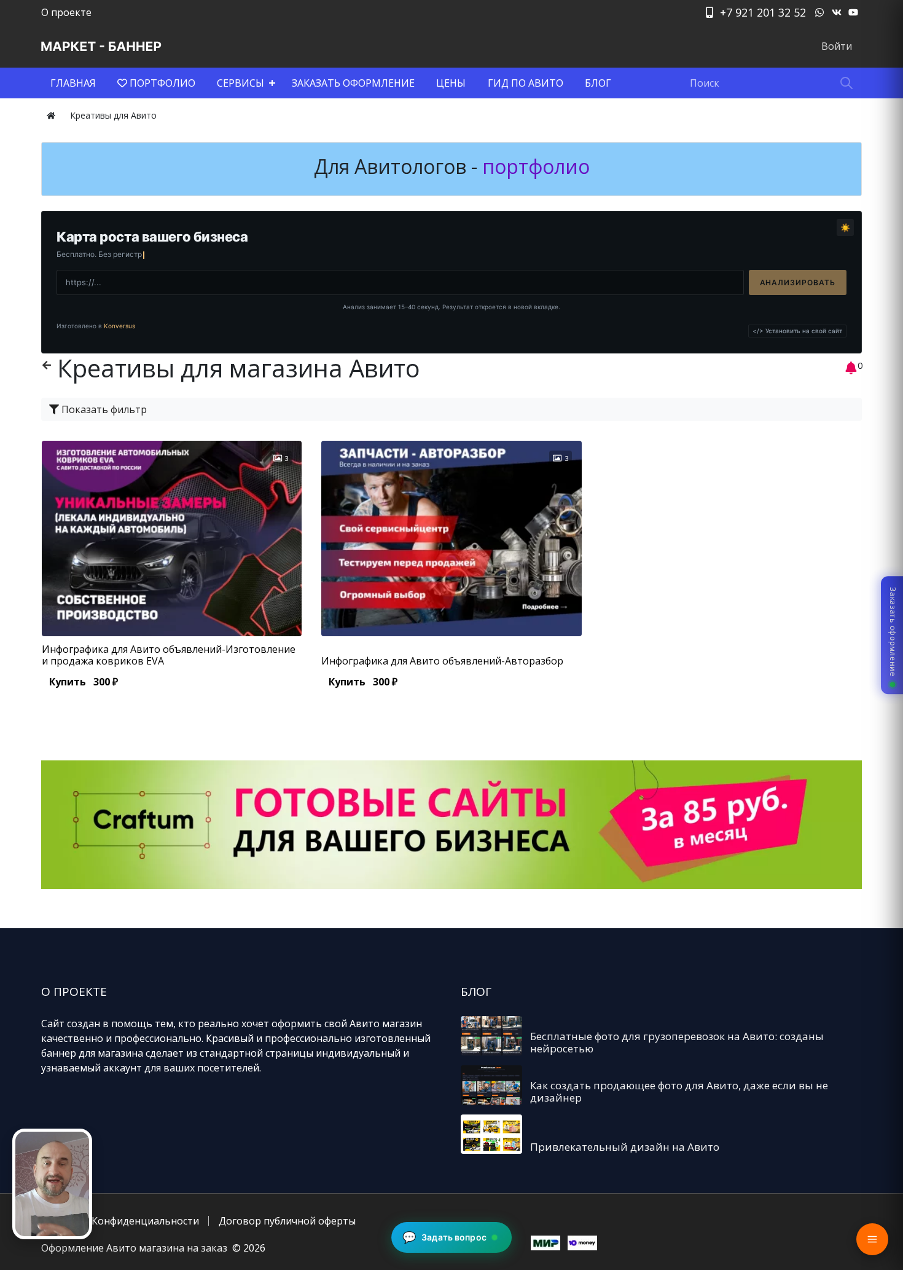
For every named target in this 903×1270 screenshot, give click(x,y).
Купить (83, 682)
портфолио (533, 166)
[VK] (836, 12)
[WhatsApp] (819, 12)
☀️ (845, 227)
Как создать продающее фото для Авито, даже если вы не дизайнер (679, 1091)
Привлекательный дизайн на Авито (624, 1147)
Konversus (119, 325)
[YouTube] (853, 12)
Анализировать (797, 282)
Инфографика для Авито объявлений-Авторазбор (442, 661)
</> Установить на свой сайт (797, 330)
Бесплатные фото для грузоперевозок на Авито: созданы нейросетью (677, 1042)
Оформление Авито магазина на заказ (134, 1248)
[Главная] (51, 115)
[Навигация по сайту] (872, 1239)
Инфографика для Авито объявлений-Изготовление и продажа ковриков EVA (168, 655)
